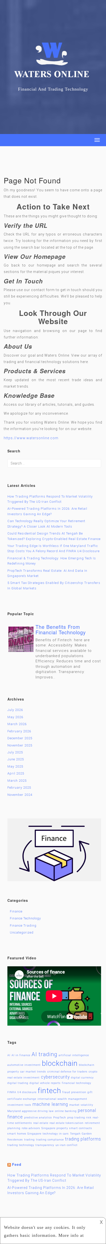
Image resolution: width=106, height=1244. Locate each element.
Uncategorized (22, 932)
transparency (44, 1145)
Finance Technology (25, 918)
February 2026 (19, 731)
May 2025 (15, 766)
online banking (66, 1111)
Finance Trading (23, 925)
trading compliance (50, 1139)
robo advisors (31, 1128)
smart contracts (80, 1128)
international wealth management (62, 1099)
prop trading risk (79, 1117)
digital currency (82, 1077)
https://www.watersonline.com (31, 438)
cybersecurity (55, 1077)
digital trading (17, 1083)
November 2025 (19, 745)
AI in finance (21, 1055)
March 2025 (17, 780)
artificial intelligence (74, 1055)
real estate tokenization (67, 1123)
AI (8, 1055)
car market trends (33, 1071)
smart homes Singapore (24, 1133)
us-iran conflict (66, 1145)
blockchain (60, 1063)
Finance (16, 911)
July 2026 (15, 710)
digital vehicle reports (45, 1083)
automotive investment (24, 1065)
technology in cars (56, 1133)
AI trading (44, 1054)
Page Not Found (32, 180)
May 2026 (15, 717)
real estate (40, 1123)
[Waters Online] (53, 64)
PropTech (59, 1117)
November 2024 (19, 795)
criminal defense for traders (67, 1071)
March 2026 (17, 724)
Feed (16, 1164)
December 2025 (19, 738)
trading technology (20, 1145)
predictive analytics (38, 1117)
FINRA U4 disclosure (21, 1092)
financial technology (76, 1083)
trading (29, 1139)
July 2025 (15, 752)
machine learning (50, 1104)
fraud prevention (74, 1092)
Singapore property (54, 1128)
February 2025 (19, 787)
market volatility (81, 1105)
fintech (49, 1090)
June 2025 (15, 759)
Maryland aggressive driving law (30, 1111)
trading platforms (83, 1139)
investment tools (19, 1105)
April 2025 (15, 773)
